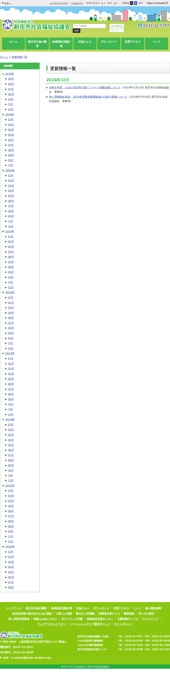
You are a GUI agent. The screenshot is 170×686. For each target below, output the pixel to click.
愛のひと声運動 (85, 613)
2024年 (10, 419)
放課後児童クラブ (109, 613)
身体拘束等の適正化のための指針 (32, 613)
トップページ (14, 608)
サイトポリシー (123, 624)
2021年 (9, 231)
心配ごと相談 (64, 613)
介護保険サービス (127, 618)
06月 (11, 140)
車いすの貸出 (146, 613)
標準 (109, 3)
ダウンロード (109, 41)
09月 (11, 155)
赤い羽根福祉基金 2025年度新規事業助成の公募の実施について (88, 96)
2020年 (10, 170)
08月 (11, 94)
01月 (10, 119)
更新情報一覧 (19, 57)
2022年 (10, 292)
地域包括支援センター (100, 618)
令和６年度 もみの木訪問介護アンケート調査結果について (85, 87)
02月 (11, 180)
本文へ (7, 3)
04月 (11, 84)
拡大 (103, 3)
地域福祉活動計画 (61, 44)
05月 (11, 134)
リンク (156, 41)
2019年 (9, 114)
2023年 (10, 353)
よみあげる (77, 3)
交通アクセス (133, 41)
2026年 (10, 546)
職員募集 (129, 613)
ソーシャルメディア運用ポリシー (90, 624)
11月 (10, 104)
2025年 (10, 485)
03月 (11, 78)
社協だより (85, 41)
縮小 (116, 3)
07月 (11, 89)
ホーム (14, 41)
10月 (10, 99)
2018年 (9, 73)
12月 (10, 109)
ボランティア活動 (72, 618)
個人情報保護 (116, 26)
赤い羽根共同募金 (19, 618)
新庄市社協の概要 (37, 44)
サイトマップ (116, 30)
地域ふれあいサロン (45, 618)
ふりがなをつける (58, 3)
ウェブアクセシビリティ (51, 624)
